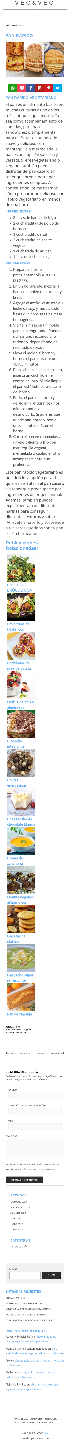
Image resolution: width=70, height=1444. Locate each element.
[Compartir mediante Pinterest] (48, 88)
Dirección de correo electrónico (28, 1105)
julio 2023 (16, 1218)
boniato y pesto (15, 1298)
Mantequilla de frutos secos (24, 1303)
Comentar (11, 1136)
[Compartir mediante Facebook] (30, 88)
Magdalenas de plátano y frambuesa (28, 1309)
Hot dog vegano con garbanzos (26, 1315)
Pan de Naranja (20, 1053)
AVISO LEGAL (21, 1419)
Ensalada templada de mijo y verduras (29, 1320)
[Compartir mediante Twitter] (57, 88)
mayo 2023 (16, 1230)
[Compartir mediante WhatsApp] (12, 88)
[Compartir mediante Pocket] (21, 88)
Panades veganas (48, 1053)
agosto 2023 (18, 1213)
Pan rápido (21, 1033)
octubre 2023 (18, 1202)
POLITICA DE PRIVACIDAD (40, 1423)
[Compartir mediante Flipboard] (39, 88)
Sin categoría (25, 1030)
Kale (45, 1433)
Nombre (13, 1090)
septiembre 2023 (20, 1207)
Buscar (13, 1269)
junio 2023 (16, 1224)
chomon (16, 1027)
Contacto (36, 1419)
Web (10, 1121)
